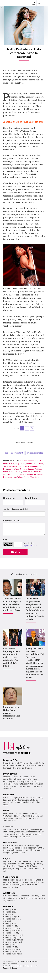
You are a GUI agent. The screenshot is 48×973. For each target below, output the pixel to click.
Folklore (38, 469)
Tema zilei (34, 895)
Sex (19, 765)
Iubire (5, 765)
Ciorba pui (16, 868)
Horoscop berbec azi (12, 951)
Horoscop (8, 906)
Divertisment (10, 773)
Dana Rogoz (21, 781)
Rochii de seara (15, 813)
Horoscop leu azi (10, 947)
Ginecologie (37, 829)
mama (5, 463)
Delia (11, 784)
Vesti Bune (34, 898)
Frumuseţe (8, 794)
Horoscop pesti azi (11, 944)
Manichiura (13, 800)
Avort (35, 834)
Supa (5, 863)
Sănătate (8, 826)
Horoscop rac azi (10, 926)
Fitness (11, 845)
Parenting (40, 882)
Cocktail (28, 863)
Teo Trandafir (31, 779)
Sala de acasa (19, 852)
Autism (15, 887)
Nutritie (40, 848)
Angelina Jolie (9, 781)
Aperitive (7, 866)
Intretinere (7, 848)
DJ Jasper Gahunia (27, 469)
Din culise (7, 895)
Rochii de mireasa (31, 813)
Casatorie (13, 765)
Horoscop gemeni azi (12, 928)
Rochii (9, 797)
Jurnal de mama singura (13, 884)
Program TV (15, 786)
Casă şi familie (10, 876)
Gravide (28, 884)
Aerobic (16, 848)
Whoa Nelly (34, 477)
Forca (5, 471)
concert (38, 460)
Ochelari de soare (30, 818)
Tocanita (20, 863)
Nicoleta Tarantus (25, 442)
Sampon (21, 800)
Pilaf (29, 866)
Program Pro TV (27, 786)
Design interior (29, 882)
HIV (10, 836)
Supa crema (37, 863)
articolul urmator (35, 452)
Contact (14, 968)
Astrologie (7, 921)
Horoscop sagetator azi (13, 940)
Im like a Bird (38, 463)
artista (11, 463)
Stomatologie (8, 832)
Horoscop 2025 (9, 912)
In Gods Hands (23, 477)
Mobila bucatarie (10, 880)
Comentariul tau (11, 520)
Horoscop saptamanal (12, 954)
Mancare (7, 861)
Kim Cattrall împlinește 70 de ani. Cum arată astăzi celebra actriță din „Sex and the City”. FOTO (11, 657)
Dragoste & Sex (10, 760)
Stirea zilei (24, 895)
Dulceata (12, 863)
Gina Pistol (18, 784)
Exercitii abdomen (28, 848)
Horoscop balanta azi (12, 949)
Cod (5, 539)
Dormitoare (17, 882)
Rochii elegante (31, 816)
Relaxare (30, 845)
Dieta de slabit (9, 850)
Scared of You (13, 469)
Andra (5, 784)
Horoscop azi (8, 914)
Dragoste (7, 763)
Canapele (7, 882)
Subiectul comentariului (15, 509)
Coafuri (32, 797)
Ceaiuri (13, 829)
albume (29, 463)
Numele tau (9, 498)
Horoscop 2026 (9, 909)
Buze (28, 800)
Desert (14, 866)
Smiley (37, 781)
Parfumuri (23, 797)
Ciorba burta (27, 868)
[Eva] (8, 3)
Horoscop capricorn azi (13, 935)
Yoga (37, 845)
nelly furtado (20, 463)
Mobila (40, 880)
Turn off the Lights (10, 466)
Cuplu (41, 763)
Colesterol (19, 832)
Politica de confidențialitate (12, 966)
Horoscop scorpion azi (12, 937)
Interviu (15, 895)
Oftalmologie (26, 834)
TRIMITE (15, 551)
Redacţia (6, 968)
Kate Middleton (24, 776)
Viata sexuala (26, 763)
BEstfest (24, 460)
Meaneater (31, 474)
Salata (35, 861)
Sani (5, 800)
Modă (6, 810)
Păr (4, 797)
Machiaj (39, 797)
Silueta (33, 850)
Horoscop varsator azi (12, 942)
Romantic (16, 763)
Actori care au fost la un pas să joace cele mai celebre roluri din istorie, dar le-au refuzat (12, 604)
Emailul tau (31, 498)
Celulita (34, 800)
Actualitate (9, 892)
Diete (5, 845)
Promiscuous (33, 471)
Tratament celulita (23, 802)
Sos (30, 861)
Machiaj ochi (8, 802)
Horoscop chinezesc (11, 919)
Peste (25, 861)
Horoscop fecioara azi (12, 930)
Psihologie (27, 829)
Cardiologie (15, 834)
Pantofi (21, 816)
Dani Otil (30, 781)
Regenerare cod (30, 545)
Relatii (35, 763)
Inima (19, 829)
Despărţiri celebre (21, 898)
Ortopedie (16, 836)
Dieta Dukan (20, 845)
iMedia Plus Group (27, 961)
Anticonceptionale (32, 832)
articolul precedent (14, 452)
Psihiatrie (26, 836)
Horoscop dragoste (11, 916)
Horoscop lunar (9, 923)
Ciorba (20, 861)
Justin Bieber (29, 784)
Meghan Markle (10, 776)
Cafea (40, 861)
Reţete (6, 858)
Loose (24, 471)
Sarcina (6, 829)
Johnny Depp (19, 779)
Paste (14, 861)
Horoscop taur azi (10, 933)
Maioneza (22, 866)
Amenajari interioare (27, 880)
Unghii (15, 797)
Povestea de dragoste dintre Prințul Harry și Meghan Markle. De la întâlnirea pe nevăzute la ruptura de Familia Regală (35, 608)
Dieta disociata (22, 850)
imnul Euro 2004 (15, 471)
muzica (31, 460)
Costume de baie (10, 816)
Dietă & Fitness (11, 842)
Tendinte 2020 (9, 820)
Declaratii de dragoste (22, 768)
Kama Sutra (27, 765)
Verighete (18, 818)
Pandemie (10, 900)
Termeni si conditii (31, 966)
